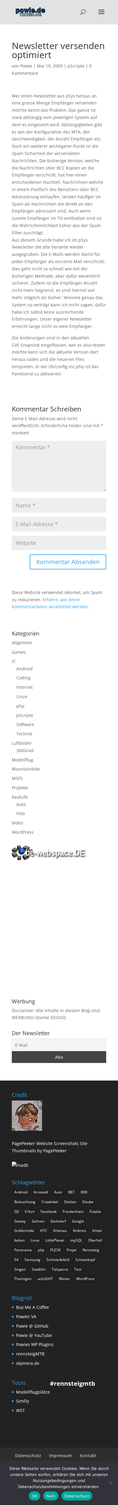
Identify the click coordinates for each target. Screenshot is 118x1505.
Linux (21, 696)
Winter (64, 1278)
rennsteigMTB (30, 1354)
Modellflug (22, 760)
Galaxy (20, 1221)
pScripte (75, 66)
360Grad (25, 750)
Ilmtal (97, 1230)
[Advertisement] (59, 930)
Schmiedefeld (57, 1259)
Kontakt (88, 1455)
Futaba (95, 1211)
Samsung (32, 1259)
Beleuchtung (24, 1201)
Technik (24, 734)
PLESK (55, 1250)
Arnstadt (41, 1192)
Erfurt (29, 1211)
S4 (16, 1259)
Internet (24, 687)
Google (78, 1221)
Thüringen (22, 1278)
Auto (21, 804)
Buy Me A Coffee (32, 1307)
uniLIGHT (45, 1278)
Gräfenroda (24, 1230)
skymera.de (27, 1363)
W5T (20, 1410)
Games (19, 652)
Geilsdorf (58, 1221)
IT (13, 661)
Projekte (20, 787)
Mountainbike (26, 769)
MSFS (17, 778)
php (20, 706)
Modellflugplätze (33, 1392)
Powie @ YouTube (34, 1335)
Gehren (38, 1221)
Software (25, 724)
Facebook (49, 1211)
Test (77, 1269)
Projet (72, 1250)
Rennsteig (91, 1250)
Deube (87, 1201)
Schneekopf (85, 1259)
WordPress (23, 832)
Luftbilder (22, 743)
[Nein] (110, 1483)
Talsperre (60, 1269)
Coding (23, 678)
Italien (19, 1240)
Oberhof (95, 1240)
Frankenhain (73, 1211)
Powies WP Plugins (35, 1344)
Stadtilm (39, 1269)
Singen (20, 1269)
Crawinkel (49, 1201)
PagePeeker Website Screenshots (45, 1143)
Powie (26, 66)
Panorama (23, 1250)
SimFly (22, 1401)
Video (17, 823)
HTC (43, 1230)
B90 (84, 1192)
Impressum (60, 1455)
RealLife (20, 797)
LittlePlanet (54, 1240)
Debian (70, 1201)
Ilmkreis (79, 1230)
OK (35, 1495)
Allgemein (22, 642)
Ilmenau (60, 1230)
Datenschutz (28, 1455)
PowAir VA (26, 1316)
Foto (20, 813)
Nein (50, 1495)
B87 (71, 1192)
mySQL (76, 1240)
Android (24, 669)
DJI (16, 1211)
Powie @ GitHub (32, 1326)
